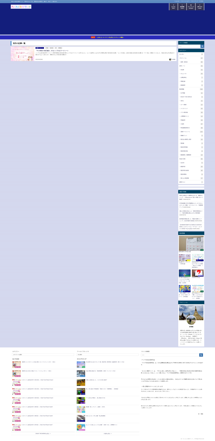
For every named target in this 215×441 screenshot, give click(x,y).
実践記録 (191, 81)
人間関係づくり (191, 116)
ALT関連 (191, 93)
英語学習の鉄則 (191, 170)
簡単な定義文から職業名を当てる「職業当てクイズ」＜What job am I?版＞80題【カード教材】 (191, 197)
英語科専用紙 (191, 147)
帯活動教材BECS (191, 127)
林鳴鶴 (173, 59)
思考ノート (190, 66)
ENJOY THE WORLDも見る (42, 433)
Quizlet (191, 162)
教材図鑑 (190, 89)
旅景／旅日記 (191, 62)
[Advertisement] (107, 23)
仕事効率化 (191, 77)
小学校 (47, 47)
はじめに (178, 1)
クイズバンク (191, 108)
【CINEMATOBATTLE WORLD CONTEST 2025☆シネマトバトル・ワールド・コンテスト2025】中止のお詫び (190, 226)
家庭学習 (191, 166)
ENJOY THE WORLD (191, 96)
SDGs (191, 100)
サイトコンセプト (186, 1)
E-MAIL (201, 1)
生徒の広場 (190, 159)
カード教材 (191, 104)
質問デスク (190, 182)
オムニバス (191, 73)
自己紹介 (51, 47)
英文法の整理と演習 (191, 139)
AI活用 (191, 69)
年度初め (60, 47)
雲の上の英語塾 (191, 178)
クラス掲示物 (191, 112)
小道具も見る (107, 433)
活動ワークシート (191, 131)
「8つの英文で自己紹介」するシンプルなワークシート (52, 50)
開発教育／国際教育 (191, 155)
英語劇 (191, 143)
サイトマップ (195, 1)
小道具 (191, 124)
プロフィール (190, 58)
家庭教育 (191, 85)
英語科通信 (191, 174)
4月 (56, 47)
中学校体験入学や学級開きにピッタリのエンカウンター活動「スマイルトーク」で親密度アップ (191, 205)
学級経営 (191, 120)
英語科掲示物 (191, 151)
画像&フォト (191, 135)
